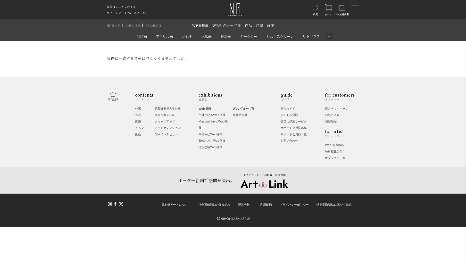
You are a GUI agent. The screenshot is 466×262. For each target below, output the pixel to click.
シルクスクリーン (279, 36)
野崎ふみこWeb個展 (212, 140)
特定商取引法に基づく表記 (333, 204)
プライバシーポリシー (294, 204)
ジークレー (248, 36)
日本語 (116, 25)
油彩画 (142, 36)
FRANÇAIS (153, 25)
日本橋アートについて (176, 204)
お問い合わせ (289, 140)
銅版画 (226, 36)
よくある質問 (289, 115)
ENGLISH (133, 25)
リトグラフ (311, 36)
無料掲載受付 (333, 151)
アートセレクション (168, 128)
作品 (248, 25)
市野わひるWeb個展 (212, 115)
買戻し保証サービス (294, 121)
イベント (141, 128)
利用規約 (266, 204)
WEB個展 (200, 25)
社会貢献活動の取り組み (214, 204)
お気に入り (332, 115)
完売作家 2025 (164, 115)
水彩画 (187, 36)
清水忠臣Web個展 (211, 147)
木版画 (206, 36)
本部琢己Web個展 (211, 134)
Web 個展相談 (334, 145)
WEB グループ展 (226, 25)
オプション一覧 (335, 158)
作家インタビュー (166, 134)
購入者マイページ (336, 108)
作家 (259, 25)
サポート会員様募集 (294, 128)
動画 (138, 134)
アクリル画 (164, 36)
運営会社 (244, 204)
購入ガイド (288, 108)
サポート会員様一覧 (294, 134)
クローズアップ (165, 121)
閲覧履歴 (331, 121)
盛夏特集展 (240, 115)
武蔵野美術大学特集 (168, 108)
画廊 (270, 25)
